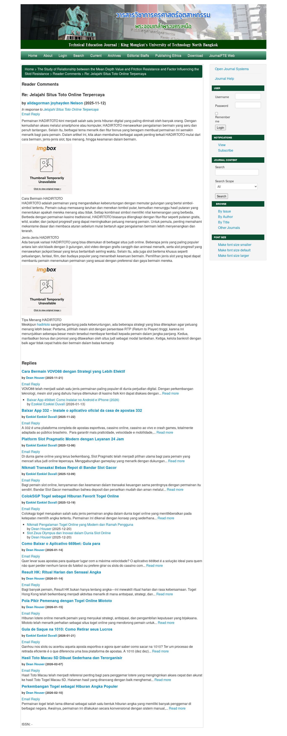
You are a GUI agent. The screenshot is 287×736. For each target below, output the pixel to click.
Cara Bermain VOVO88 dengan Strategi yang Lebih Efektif (73, 371)
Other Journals (229, 227)
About (47, 55)
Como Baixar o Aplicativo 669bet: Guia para (61, 543)
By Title (223, 222)
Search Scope (224, 181)
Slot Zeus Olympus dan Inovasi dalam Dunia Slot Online (69, 532)
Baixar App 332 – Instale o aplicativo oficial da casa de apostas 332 (82, 410)
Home (32, 55)
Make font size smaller (234, 244)
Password (221, 106)
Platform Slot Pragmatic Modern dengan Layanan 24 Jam (73, 438)
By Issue (224, 211)
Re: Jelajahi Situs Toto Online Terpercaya (115, 73)
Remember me (222, 119)
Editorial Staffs (138, 55)
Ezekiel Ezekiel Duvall (48, 403)
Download (195, 55)
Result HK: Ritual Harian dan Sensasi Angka (61, 572)
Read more (170, 393)
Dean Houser (35, 377)
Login (63, 55)
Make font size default (234, 250)
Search (78, 55)
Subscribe (225, 150)
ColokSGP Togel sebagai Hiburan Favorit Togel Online (70, 496)
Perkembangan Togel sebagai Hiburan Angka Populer (70, 686)
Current (95, 55)
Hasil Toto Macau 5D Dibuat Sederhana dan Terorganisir (72, 657)
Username (222, 97)
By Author (225, 216)
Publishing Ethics (168, 55)
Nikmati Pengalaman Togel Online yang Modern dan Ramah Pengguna (80, 524)
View (222, 144)
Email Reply (31, 114)
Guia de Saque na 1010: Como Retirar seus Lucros (67, 629)
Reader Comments (67, 73)
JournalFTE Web (222, 55)
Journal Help (224, 78)
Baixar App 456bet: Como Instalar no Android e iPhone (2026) (73, 399)
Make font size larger (233, 255)
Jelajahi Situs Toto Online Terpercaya (71, 109)
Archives (114, 55)
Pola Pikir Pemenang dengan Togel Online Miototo (67, 600)
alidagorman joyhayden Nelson (55, 102)
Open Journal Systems (232, 68)
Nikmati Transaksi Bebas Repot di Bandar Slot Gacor (69, 467)
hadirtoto (43, 324)
